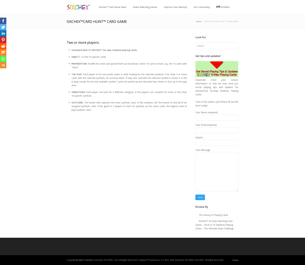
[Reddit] (3, 46)
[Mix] (3, 52)
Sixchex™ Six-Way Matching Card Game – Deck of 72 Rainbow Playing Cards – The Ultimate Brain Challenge (214, 224)
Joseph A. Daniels (84, 259)
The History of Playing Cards (213, 214)
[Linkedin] (3, 33)
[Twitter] (3, 27)
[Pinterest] (3, 40)
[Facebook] (3, 21)
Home (199, 21)
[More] (3, 65)
